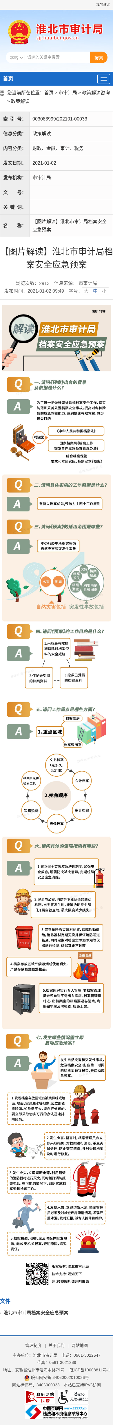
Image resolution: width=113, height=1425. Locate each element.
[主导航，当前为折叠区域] (103, 79)
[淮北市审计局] (68, 32)
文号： (14, 192)
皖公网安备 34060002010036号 (60, 1377)
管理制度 (33, 1345)
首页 (8, 79)
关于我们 (56, 1345)
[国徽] (19, 33)
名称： (14, 225)
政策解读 (20, 101)
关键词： (14, 207)
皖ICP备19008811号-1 (90, 1370)
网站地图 (80, 1345)
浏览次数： (33, 283)
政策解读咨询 (96, 92)
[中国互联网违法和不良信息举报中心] (56, 1411)
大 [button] (86, 291)
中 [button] (95, 291)
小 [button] (104, 291)
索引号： (14, 118)
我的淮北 (103, 5)
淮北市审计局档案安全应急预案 (35, 1312)
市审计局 (68, 92)
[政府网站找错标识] (40, 1396)
